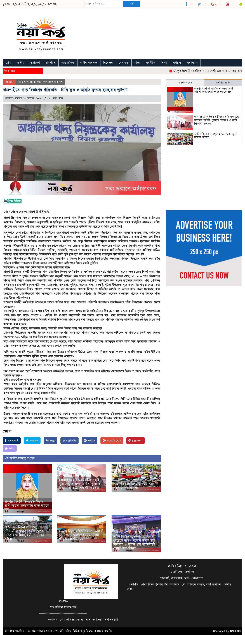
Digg (52, 441)
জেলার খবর (35, 82)
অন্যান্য (191, 63)
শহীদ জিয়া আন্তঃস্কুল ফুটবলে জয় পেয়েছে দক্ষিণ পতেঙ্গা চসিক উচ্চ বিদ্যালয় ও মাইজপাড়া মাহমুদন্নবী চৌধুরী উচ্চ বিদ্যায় (134, 542)
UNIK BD (235, 631)
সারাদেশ (35, 63)
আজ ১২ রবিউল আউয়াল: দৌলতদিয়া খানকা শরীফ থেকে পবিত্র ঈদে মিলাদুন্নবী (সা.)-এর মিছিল (24, 533)
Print (11, 448)
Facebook (12, 441)
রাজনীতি (51, 63)
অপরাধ (177, 63)
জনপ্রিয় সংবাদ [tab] (223, 83)
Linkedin (70, 441)
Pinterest (137, 441)
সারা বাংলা (48, 82)
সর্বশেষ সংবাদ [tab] (185, 83)
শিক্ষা (164, 63)
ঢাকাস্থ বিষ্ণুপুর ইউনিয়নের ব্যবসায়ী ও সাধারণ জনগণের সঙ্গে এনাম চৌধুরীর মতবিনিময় (81, 535)
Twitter (33, 441)
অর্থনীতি (150, 63)
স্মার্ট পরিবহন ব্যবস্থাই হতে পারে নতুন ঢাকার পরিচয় (133, 485)
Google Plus (113, 441)
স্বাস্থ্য (137, 63)
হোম (8, 63)
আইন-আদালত (88, 63)
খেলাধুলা (124, 63)
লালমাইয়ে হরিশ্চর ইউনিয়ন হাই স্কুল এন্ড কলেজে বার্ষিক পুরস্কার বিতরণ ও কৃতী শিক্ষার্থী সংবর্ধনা (79, 484)
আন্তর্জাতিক (68, 63)
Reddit (91, 441)
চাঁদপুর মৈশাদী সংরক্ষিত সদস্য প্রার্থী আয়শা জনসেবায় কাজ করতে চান (26, 505)
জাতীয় (20, 63)
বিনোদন (108, 63)
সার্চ (131, 4)
